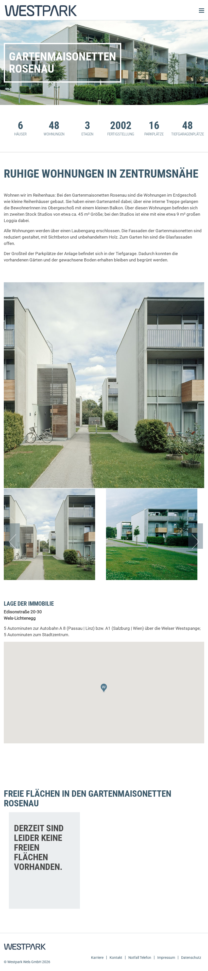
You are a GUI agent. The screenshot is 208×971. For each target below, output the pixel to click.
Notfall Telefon (139, 958)
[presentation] (12, 536)
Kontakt (116, 958)
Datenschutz (191, 958)
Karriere (97, 958)
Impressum (166, 958)
